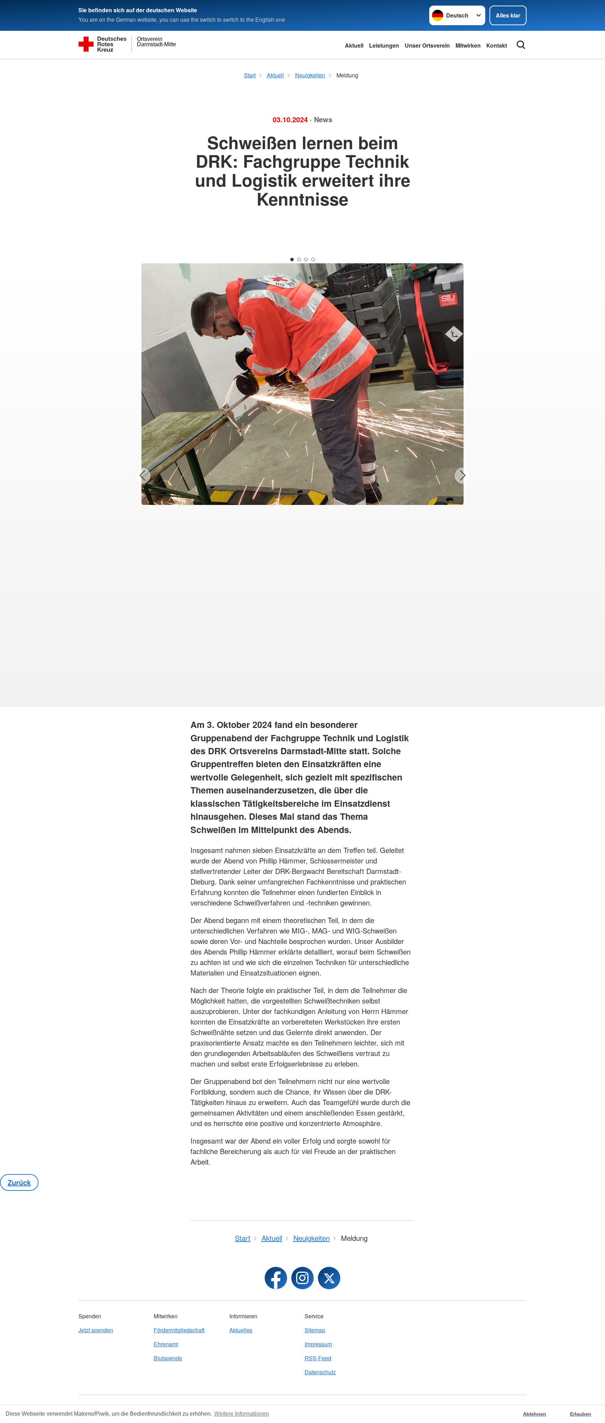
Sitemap (315, 1330)
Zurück (19, 1182)
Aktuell (354, 45)
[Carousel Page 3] (306, 259)
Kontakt (496, 45)
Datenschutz (320, 1372)
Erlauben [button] (580, 1414)
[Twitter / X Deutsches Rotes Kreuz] (329, 1278)
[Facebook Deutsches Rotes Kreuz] (276, 1278)
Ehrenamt (166, 1344)
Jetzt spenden (95, 1330)
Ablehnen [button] (534, 1414)
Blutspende (168, 1358)
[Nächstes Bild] (463, 476)
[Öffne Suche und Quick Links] (521, 44)
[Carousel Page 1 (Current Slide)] (292, 259)
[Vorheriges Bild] (142, 476)
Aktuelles (240, 1330)
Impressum (318, 1344)
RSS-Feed (318, 1358)
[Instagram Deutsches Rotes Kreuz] (302, 1278)
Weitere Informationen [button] (241, 1414)
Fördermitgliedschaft (179, 1330)
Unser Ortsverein (427, 45)
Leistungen (384, 45)
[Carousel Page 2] (299, 259)
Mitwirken (468, 45)
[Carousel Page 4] (313, 259)
